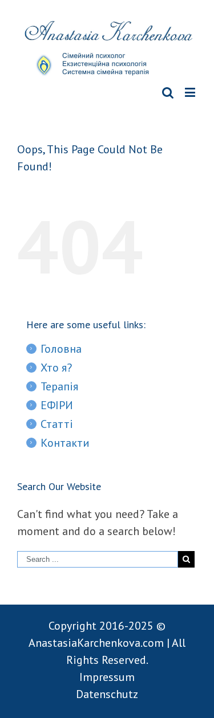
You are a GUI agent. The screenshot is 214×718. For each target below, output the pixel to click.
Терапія (59, 386)
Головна (61, 348)
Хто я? (56, 367)
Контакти (65, 442)
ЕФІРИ (57, 405)
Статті (57, 424)
